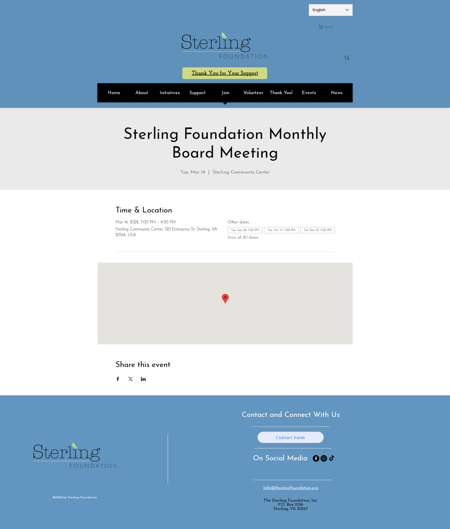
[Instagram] (324, 458)
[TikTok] (331, 458)
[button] (333, 26)
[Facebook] (316, 458)
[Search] (347, 58)
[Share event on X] (130, 379)
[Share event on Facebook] (117, 379)
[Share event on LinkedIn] (143, 379)
